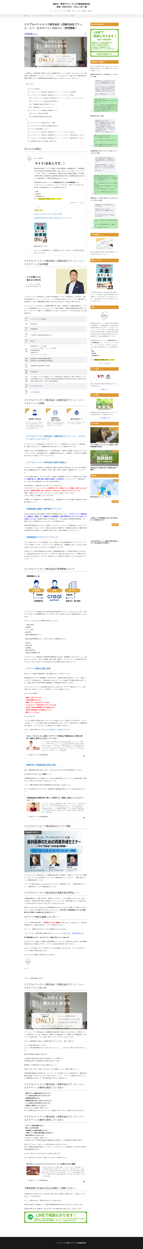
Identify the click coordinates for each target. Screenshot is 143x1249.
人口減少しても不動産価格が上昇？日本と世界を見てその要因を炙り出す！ (104, 519)
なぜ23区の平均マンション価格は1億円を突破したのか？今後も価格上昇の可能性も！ (104, 542)
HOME (27, 15)
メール (29, 1196)
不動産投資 (116, 501)
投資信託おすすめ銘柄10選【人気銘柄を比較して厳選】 (104, 468)
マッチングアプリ (114, 428)
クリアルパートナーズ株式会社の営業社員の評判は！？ (44, 125)
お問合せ (89, 11)
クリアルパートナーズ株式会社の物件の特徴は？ (43, 101)
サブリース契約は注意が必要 (38, 113)
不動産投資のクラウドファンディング (41, 107)
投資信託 (116, 451)
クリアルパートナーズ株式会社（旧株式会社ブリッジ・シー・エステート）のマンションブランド (56, 98)
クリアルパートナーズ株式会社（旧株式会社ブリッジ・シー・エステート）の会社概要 (52, 92)
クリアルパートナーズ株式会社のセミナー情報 (41, 122)
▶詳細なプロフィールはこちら (77, 202)
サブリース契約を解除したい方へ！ (38, 129)
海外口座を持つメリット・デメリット (100, 497)
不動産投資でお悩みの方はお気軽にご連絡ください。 (43, 141)
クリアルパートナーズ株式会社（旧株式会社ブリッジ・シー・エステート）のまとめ (51, 132)
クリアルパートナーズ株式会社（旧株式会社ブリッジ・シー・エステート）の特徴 (50, 95)
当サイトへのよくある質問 (79, 11)
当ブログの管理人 (34, 89)
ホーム (51, 11)
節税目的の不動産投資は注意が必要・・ (41, 116)
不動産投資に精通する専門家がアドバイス (42, 104)
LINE (25, 954)
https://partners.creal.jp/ (36, 386)
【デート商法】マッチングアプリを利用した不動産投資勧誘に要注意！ (104, 445)
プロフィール (58, 11)
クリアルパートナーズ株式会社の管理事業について (42, 110)
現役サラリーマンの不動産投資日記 (76, 1243)
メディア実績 (66, 11)
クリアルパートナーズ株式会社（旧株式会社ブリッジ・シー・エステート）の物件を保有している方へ (56, 138)
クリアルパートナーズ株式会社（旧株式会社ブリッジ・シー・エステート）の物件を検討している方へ (56, 135)
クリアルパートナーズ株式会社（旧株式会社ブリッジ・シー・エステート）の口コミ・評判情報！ (53, 15)
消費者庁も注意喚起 (57, 729)
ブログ (116, 480)
